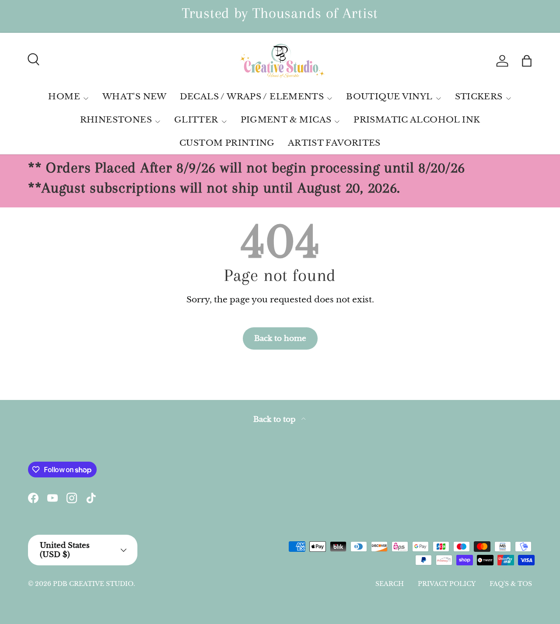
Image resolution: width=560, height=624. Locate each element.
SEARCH (389, 584)
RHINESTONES (116, 120)
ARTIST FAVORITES (334, 143)
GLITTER (196, 120)
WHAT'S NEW (134, 96)
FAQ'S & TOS (511, 584)
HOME (64, 96)
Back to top (275, 419)
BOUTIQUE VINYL (389, 96)
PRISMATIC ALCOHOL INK (417, 120)
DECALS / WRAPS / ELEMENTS (252, 96)
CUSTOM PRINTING (227, 143)
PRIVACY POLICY (447, 584)
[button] (526, 60)
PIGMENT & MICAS (286, 120)
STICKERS (479, 96)
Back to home (280, 338)
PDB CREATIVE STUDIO (93, 584)
